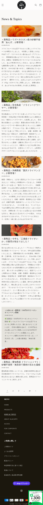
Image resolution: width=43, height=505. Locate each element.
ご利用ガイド (8, 447)
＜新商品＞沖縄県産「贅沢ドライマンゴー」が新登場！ (21, 171)
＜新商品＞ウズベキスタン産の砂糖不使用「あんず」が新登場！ (21, 40)
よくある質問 (8, 451)
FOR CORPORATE (10, 428)
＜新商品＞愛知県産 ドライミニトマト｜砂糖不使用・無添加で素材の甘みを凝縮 (21, 363)
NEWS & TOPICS (10, 414)
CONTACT (7, 433)
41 (30, 391)
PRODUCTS (8, 410)
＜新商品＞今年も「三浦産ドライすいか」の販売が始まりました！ (20, 240)
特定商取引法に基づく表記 (13, 465)
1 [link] (7, 391)
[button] (2, 5)
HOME (6, 405)
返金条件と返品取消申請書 (13, 475)
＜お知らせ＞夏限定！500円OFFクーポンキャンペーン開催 (21, 311)
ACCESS (7, 424)
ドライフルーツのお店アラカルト (24, 504)
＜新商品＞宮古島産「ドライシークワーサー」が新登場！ (21, 106)
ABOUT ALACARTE (10, 419)
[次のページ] (35, 391)
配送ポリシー (8, 461)
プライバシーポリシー (11, 456)
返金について (8, 470)
